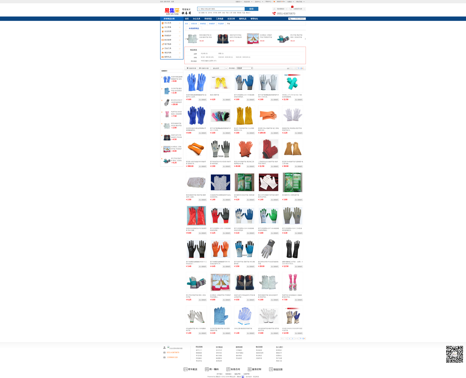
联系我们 (279, 350)
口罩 (230, 13)
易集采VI (279, 353)
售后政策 (259, 350)
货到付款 (219, 353)
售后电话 (259, 355)
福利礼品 (167, 57)
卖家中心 (258, 2)
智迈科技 (256, 377)
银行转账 (219, 355)
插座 (234, 13)
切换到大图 (205, 68)
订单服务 (239, 350)
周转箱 (239, 13)
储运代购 (167, 53)
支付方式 (219, 350)
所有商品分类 (169, 19)
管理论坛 (254, 19)
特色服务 (199, 358)
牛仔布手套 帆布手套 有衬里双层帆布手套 (176, 91)
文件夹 (210, 13)
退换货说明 (259, 353)
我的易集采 (280, 9)
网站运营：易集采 (235, 377)
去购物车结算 (297, 9)
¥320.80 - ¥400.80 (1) (243, 57)
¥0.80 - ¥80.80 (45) (207, 57)
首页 (187, 19)
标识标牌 (167, 40)
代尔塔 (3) (204, 53)
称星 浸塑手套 (214, 95)
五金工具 (167, 48)
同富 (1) (221, 53)
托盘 (243, 13)
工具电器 (219, 19)
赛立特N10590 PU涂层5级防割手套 (176, 102)
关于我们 (219, 374)
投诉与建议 (239, 353)
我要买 (238, 2)
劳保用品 (208, 19)
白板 (223, 13)
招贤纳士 (279, 355)
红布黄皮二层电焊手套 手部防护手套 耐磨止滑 (176, 149)
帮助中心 (268, 1)
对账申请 (259, 358)
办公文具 (167, 23)
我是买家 (247, 2)
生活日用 (167, 31)
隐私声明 (237, 374)
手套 (227, 13)
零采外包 (199, 361)
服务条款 (239, 355)
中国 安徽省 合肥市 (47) (208, 61)
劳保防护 (167, 36)
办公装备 (167, 27)
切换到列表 (192, 68)
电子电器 (167, 44)
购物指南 (199, 353)
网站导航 (299, 2)
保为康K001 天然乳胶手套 (290, 195)
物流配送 (219, 358)
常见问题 (199, 355)
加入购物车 (202, 99)
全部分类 (194, 24)
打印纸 (215, 13)
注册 (172, 1)
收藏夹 (289, 2)
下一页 (300, 68)
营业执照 (239, 358)
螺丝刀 (248, 13)
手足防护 (221, 24)
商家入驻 (279, 361)
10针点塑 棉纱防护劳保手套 (243, 328)
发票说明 (219, 361)
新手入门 (199, 350)
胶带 (219, 13)
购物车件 (280, 1)
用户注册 (279, 358)
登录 (168, 1)
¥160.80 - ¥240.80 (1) (225, 57)
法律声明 (246, 374)
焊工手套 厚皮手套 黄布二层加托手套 (176, 161)
